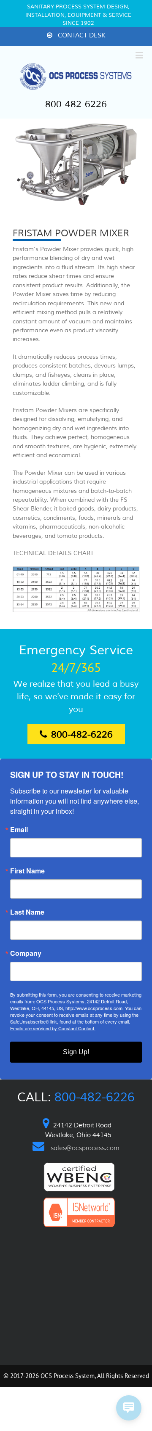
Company (25, 953)
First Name (27, 871)
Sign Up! (76, 1051)
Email (19, 829)
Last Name (27, 912)
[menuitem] (76, 36)
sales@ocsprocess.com (85, 1148)
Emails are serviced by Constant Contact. (52, 1028)
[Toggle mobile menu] (140, 54)
